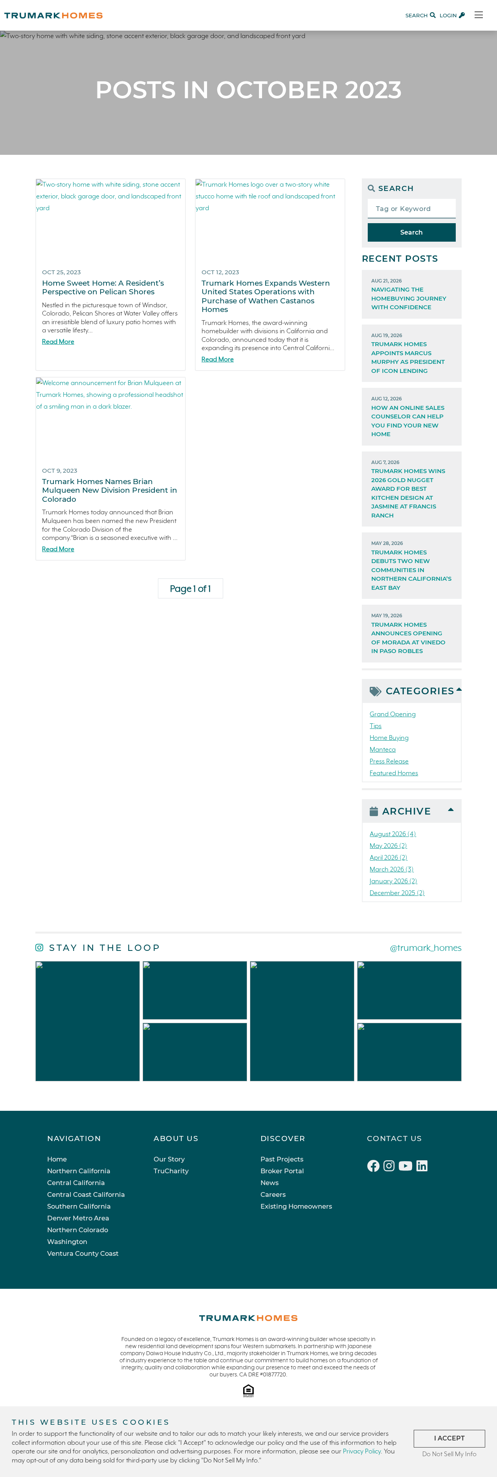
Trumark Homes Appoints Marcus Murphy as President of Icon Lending (408, 353)
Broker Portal (282, 1171)
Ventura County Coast (83, 1253)
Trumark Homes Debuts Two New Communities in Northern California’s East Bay (411, 565)
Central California (76, 1183)
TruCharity (171, 1171)
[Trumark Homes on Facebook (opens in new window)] (375, 1167)
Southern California (79, 1206)
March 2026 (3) (392, 869)
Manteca (383, 750)
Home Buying (389, 738)
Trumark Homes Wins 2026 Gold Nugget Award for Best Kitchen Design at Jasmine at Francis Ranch (408, 489)
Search (411, 232)
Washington (67, 1242)
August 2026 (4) (393, 834)
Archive (406, 811)
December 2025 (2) (397, 893)
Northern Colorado (77, 1230)
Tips (375, 726)
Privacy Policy (362, 1451)
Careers (273, 1194)
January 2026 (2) (393, 881)
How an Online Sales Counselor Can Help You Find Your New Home (407, 417)
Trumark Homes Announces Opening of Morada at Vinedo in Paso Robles (408, 634)
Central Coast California (86, 1194)
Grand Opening (393, 714)
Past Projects (281, 1159)
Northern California (78, 1171)
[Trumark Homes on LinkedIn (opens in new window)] (422, 1167)
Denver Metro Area (78, 1218)
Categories (420, 691)
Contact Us (394, 1138)
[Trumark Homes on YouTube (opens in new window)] (407, 1167)
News (269, 1183)
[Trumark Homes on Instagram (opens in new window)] (390, 1167)
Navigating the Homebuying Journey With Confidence (408, 294)
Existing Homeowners (296, 1206)
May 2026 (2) (388, 846)
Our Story (169, 1159)
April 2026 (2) (388, 858)
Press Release (389, 761)
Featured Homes (394, 773)
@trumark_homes (426, 948)
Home (57, 1159)
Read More (58, 342)
